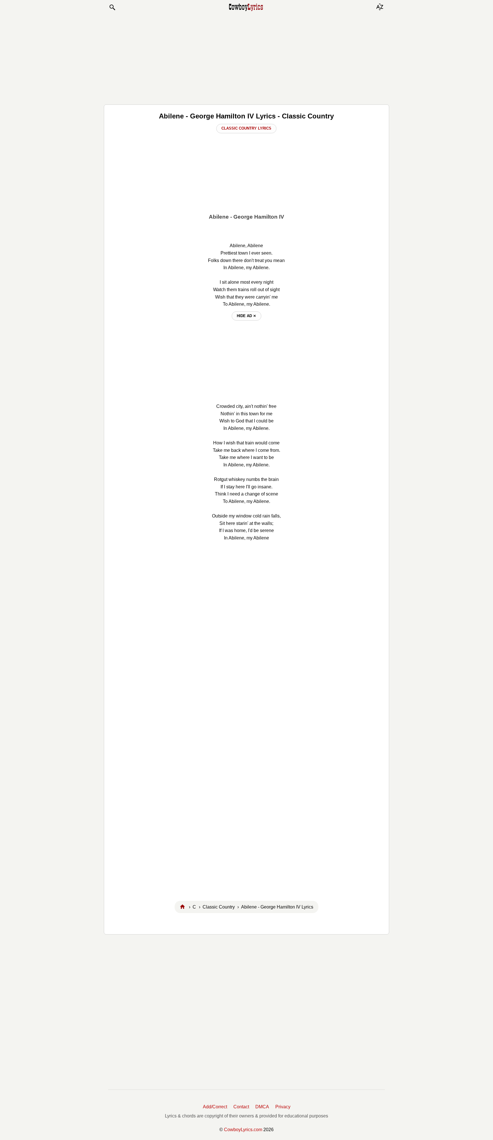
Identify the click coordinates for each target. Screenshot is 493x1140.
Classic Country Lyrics (246, 128)
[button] (112, 7)
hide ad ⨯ (246, 316)
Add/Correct (215, 1106)
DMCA (262, 1106)
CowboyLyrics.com (243, 1129)
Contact (241, 1106)
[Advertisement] (246, 58)
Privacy (282, 1106)
